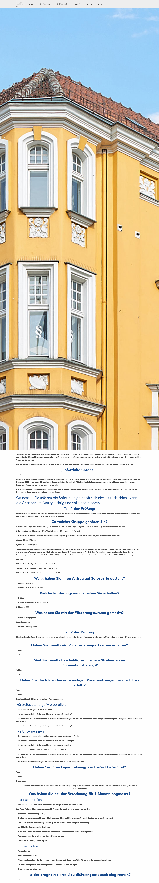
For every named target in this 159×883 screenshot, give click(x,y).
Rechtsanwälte (45, 4)
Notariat (77, 4)
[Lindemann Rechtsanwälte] (20, 4)
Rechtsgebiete (62, 4)
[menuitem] (30, 4)
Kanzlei (31, 4)
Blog (100, 4)
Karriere (89, 4)
